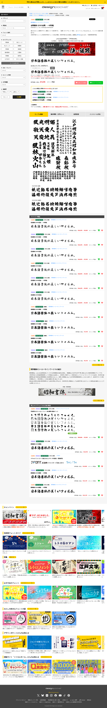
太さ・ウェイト (7, 67)
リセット (5, 97)
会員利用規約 (43, 700)
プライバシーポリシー (21, 700)
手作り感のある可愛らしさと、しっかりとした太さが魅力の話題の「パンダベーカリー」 (53, 2)
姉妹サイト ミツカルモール (31, 702)
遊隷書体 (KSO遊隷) (36, 338)
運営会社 (89, 700)
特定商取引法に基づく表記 (54, 700)
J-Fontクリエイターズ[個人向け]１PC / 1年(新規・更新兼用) (47, 458)
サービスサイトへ (45, 657)
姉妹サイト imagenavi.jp (44, 702)
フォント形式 (6, 32)
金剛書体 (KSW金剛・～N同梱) (41, 100)
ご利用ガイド (65, 700)
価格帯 (5, 89)
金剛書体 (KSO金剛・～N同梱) (41, 94)
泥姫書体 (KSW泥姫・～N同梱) (39, 280)
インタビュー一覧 (32, 608)
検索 (20, 97)
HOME (30, 13)
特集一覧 (12, 557)
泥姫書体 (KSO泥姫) (36, 251)
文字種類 (5, 82)
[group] (15, 519)
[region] (67, 72)
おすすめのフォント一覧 (26, 583)
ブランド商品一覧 (98, 400)
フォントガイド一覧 (27, 533)
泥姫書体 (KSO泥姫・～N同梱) (39, 222)
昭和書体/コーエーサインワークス (46, 15)
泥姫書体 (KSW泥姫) (36, 295)
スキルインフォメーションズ (62, 408)
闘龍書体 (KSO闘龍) (36, 444)
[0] (102, 9)
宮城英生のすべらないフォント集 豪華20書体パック (44, 411)
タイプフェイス (37, 13)
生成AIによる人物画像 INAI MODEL (74, 702)
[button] (2, 2)
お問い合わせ (82, 700)
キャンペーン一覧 (20, 507)
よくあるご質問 (73, 700)
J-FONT (58, 455)
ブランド (5, 18)
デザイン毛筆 (45, 13)
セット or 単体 (7, 75)
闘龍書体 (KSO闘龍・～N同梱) (39, 473)
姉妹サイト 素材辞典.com (58, 702)
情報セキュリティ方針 (33, 700)
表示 (52, 68)
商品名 (5, 25)
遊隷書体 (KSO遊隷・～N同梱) (39, 309)
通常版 (78, 34)
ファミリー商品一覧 (97, 364)
